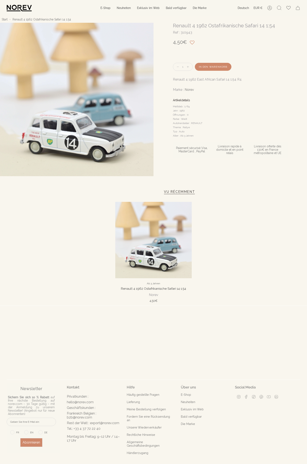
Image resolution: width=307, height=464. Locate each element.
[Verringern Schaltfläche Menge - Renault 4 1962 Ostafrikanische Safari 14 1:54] (177, 67)
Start (5, 19)
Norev (189, 90)
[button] (105, 8)
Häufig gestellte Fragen (143, 394)
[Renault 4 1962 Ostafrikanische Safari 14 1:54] (153, 240)
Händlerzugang (137, 453)
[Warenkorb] (298, 7)
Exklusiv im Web (192, 409)
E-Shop (186, 394)
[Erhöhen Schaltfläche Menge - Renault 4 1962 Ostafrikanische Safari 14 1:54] (189, 67)
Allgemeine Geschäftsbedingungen (143, 443)
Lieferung (133, 402)
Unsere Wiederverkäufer (144, 427)
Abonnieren (31, 442)
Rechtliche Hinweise (141, 434)
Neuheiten (188, 402)
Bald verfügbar (191, 416)
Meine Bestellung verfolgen (146, 409)
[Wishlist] (288, 8)
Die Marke (188, 424)
